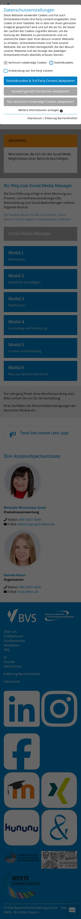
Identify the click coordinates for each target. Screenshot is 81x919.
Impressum (34, 118)
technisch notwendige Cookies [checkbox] (27, 62)
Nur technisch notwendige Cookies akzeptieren (40, 102)
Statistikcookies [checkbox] (63, 62)
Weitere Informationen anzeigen (39, 110)
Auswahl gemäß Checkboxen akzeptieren (41, 91)
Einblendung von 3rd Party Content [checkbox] (30, 70)
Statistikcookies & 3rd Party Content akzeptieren (40, 81)
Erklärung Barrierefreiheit (61, 118)
